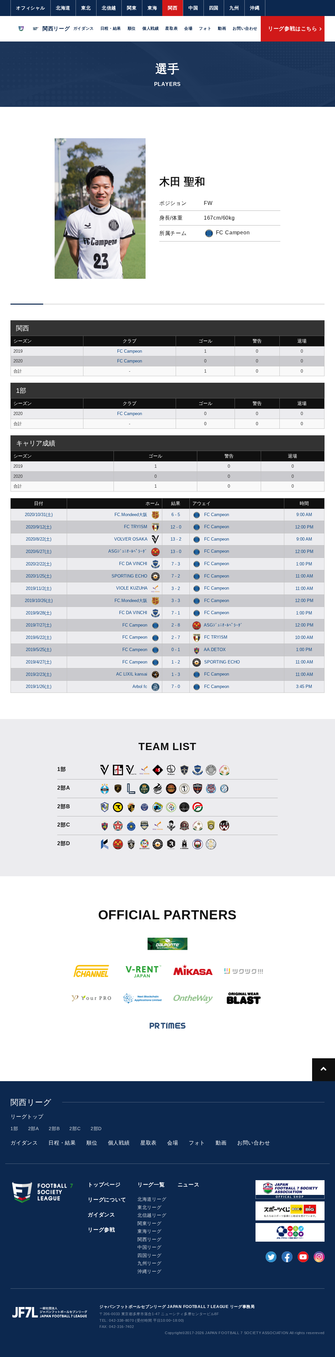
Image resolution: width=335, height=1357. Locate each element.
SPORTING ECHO (130, 576)
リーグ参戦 (101, 1229)
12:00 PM (304, 527)
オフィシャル (30, 7)
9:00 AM (304, 514)
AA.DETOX (215, 649)
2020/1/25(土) (38, 576)
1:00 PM (304, 563)
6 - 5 (175, 514)
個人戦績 (150, 28)
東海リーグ (149, 1231)
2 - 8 (175, 625)
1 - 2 (175, 662)
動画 (222, 28)
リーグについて (107, 1199)
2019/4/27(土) (38, 662)
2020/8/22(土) (38, 539)
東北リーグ (149, 1207)
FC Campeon (129, 351)
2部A (33, 1128)
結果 (175, 503)
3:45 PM (304, 686)
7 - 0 (175, 686)
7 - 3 (175, 563)
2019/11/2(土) (38, 588)
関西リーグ (149, 1239)
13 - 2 (175, 539)
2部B (54, 1128)
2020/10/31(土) (39, 514)
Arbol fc (140, 686)
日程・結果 (110, 28)
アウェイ (201, 503)
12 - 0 (175, 527)
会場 (188, 28)
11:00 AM (304, 576)
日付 (38, 503)
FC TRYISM (136, 526)
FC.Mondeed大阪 (132, 514)
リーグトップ (27, 1116)
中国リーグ (149, 1247)
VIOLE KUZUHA (132, 588)
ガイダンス (83, 28)
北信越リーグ (152, 1215)
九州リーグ (149, 1263)
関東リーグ (149, 1223)
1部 (14, 1128)
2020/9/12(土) (38, 527)
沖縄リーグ (149, 1271)
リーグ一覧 (151, 1184)
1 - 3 (175, 674)
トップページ (104, 1184)
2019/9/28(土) (38, 613)
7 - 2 (175, 576)
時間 (304, 503)
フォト (205, 28)
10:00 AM (304, 637)
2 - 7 (175, 637)
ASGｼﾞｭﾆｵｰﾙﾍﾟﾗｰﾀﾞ (128, 551)
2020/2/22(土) (38, 563)
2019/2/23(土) (38, 674)
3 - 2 (175, 588)
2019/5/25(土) (38, 649)
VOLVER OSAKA (131, 539)
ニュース (189, 1184)
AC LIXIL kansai (132, 674)
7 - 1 (175, 613)
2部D (96, 1128)
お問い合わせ (245, 28)
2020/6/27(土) (38, 551)
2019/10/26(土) (39, 600)
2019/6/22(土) (38, 637)
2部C (74, 1128)
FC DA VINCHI (134, 563)
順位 (132, 28)
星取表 (171, 28)
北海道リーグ (152, 1199)
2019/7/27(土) (38, 625)
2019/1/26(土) (38, 686)
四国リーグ (149, 1255)
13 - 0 (175, 551)
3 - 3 (175, 600)
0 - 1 (175, 649)
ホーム (152, 503)
